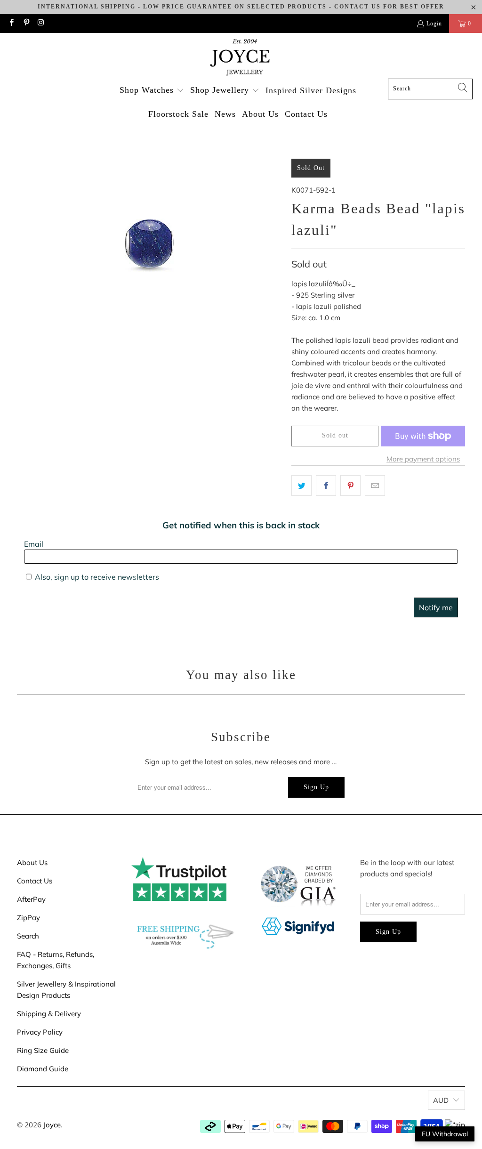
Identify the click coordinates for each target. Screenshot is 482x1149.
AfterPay (31, 899)
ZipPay (28, 917)
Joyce (52, 1124)
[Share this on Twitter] (301, 485)
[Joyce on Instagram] (41, 23)
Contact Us (34, 880)
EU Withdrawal (445, 1134)
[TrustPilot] (178, 898)
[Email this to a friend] (375, 485)
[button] (152, 91)
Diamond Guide (42, 1068)
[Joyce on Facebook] (11, 23)
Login (434, 23)
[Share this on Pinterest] (350, 485)
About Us (32, 862)
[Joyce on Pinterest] (26, 23)
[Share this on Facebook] (326, 485)
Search (28, 935)
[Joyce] (241, 58)
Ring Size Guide (43, 1050)
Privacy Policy (40, 1032)
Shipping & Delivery (49, 1013)
